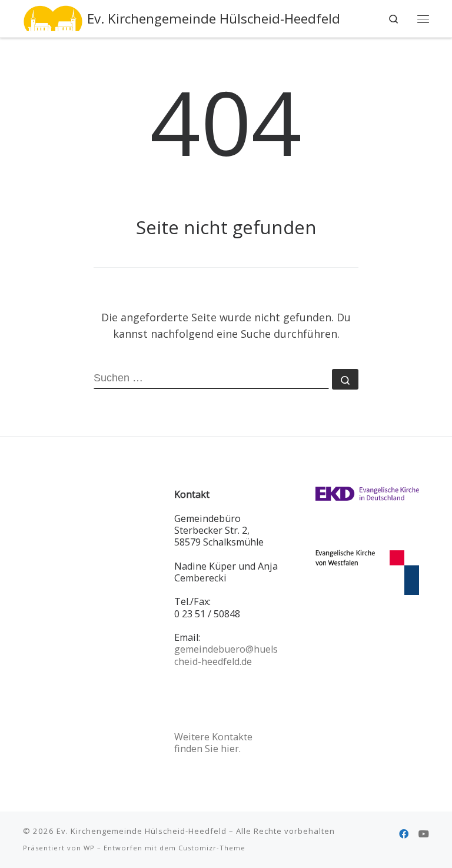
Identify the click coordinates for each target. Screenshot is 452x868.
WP (89, 847)
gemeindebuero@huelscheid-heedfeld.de (226, 655)
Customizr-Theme (211, 847)
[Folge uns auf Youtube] (423, 834)
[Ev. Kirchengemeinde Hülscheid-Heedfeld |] (53, 17)
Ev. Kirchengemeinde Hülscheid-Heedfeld (141, 831)
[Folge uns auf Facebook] (403, 834)
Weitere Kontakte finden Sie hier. (213, 742)
